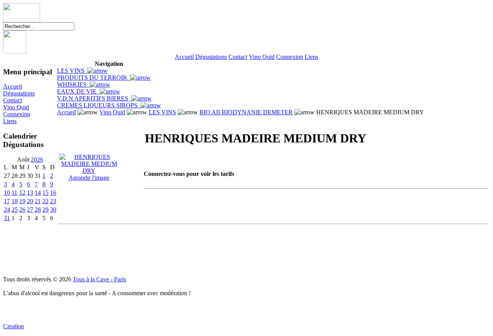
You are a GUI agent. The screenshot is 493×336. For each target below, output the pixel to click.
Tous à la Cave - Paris (99, 279)
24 (7, 209)
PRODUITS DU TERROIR (93, 77)
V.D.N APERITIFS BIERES (94, 98)
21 (38, 201)
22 (45, 201)
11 (14, 192)
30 (53, 209)
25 (15, 209)
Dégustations (211, 56)
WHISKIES (73, 84)
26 (22, 209)
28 (38, 209)
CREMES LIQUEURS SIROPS (99, 105)
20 (30, 201)
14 (38, 192)
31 (7, 218)
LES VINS (72, 70)
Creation (13, 326)
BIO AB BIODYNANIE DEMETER (246, 112)
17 (7, 201)
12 (22, 192)
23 (53, 201)
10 (7, 192)
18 (15, 201)
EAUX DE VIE (78, 91)
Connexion (289, 56)
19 (22, 201)
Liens (311, 56)
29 (45, 209)
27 (30, 209)
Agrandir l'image (89, 177)
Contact (237, 56)
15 (45, 192)
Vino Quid (262, 56)
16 (53, 192)
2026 (37, 159)
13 (30, 192)
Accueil (184, 56)
